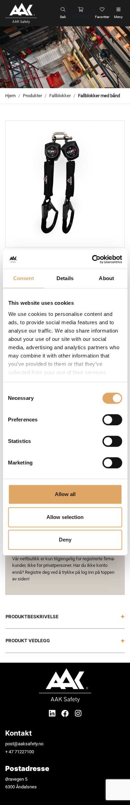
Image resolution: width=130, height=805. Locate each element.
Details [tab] (65, 278)
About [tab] (106, 278)
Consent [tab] (23, 278)
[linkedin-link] (53, 713)
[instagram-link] (78, 713)
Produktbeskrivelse (32, 616)
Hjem (10, 95)
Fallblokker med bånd (99, 95)
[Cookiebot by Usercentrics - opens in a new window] (92, 259)
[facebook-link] (66, 713)
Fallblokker (60, 95)
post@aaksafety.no (24, 743)
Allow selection (65, 517)
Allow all (65, 494)
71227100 (24, 751)
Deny (65, 540)
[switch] (112, 419)
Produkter (32, 95)
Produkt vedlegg (28, 640)
